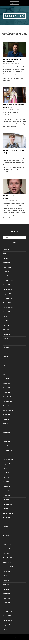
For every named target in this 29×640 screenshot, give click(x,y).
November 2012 (7, 611)
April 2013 (6, 589)
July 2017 (5, 365)
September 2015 (8, 459)
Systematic (14, 16)
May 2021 (6, 253)
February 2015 (7, 490)
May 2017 (6, 374)
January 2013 (6, 602)
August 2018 (6, 312)
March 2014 (6, 540)
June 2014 (6, 526)
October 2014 (7, 508)
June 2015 (6, 473)
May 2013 (6, 584)
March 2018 (6, 334)
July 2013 (5, 575)
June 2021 (6, 249)
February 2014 (7, 544)
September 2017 (8, 361)
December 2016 (7, 397)
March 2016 (6, 432)
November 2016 (7, 401)
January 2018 (6, 343)
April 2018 (6, 329)
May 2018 (6, 325)
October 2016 (7, 405)
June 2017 (6, 370)
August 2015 (6, 464)
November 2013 (7, 558)
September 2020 (8, 289)
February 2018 (7, 338)
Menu (15, 3)
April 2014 (6, 535)
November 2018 (7, 298)
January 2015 (6, 495)
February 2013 (7, 598)
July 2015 (5, 468)
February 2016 (7, 437)
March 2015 (6, 486)
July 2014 (5, 522)
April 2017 (6, 379)
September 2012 (8, 620)
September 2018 (8, 307)
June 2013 (6, 580)
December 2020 (8, 276)
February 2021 (7, 267)
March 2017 (6, 383)
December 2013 (7, 553)
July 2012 (5, 629)
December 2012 (7, 607)
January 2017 (6, 392)
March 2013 (6, 593)
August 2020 (7, 294)
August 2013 (6, 571)
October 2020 (7, 285)
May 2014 (6, 531)
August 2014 (6, 517)
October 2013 (7, 562)
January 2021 (6, 271)
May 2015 (6, 477)
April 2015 (6, 482)
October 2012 (7, 616)
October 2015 (7, 455)
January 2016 (6, 441)
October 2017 (7, 356)
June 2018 (6, 320)
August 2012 (6, 625)
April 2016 (6, 428)
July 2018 (5, 316)
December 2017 (7, 347)
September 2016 (8, 410)
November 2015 (7, 450)
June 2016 (6, 419)
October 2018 (7, 303)
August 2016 (6, 414)
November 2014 (7, 504)
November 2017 (7, 352)
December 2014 (7, 499)
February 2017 (7, 388)
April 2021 (6, 258)
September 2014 (8, 513)
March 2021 (6, 262)
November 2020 (8, 280)
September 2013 (8, 567)
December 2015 (7, 446)
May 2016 (6, 423)
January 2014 (6, 549)
